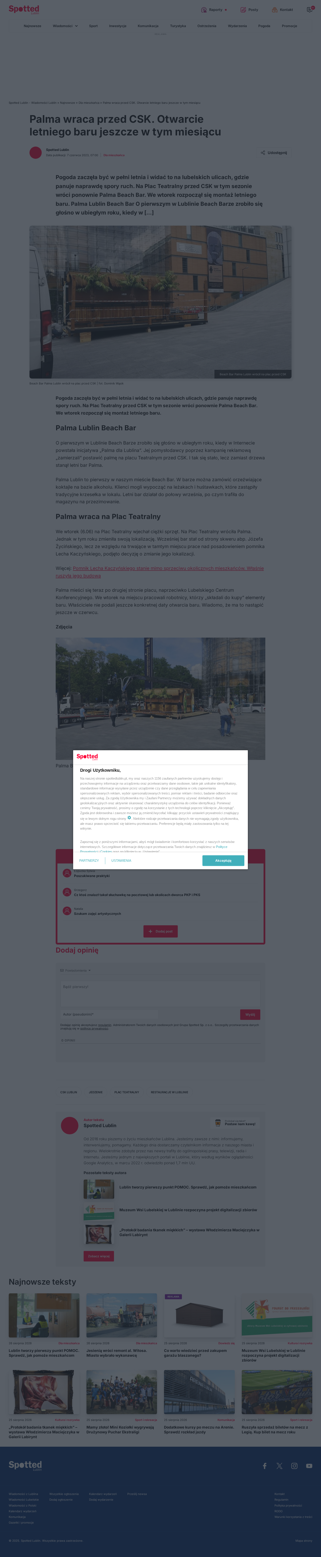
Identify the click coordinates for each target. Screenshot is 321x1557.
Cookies (106, 851)
